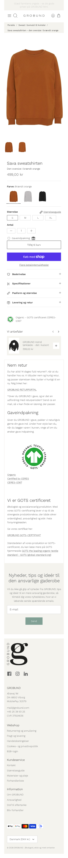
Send (34, 621)
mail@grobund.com (18, 707)
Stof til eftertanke (17, 805)
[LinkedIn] (26, 674)
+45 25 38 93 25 (16, 711)
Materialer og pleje (17, 775)
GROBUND (19, 848)
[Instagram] (17, 674)
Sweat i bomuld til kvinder (32, 25)
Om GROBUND (15, 794)
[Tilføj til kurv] (56, 346)
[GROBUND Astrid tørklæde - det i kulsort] (14, 346)
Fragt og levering (16, 735)
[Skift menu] (9, 16)
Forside (11, 25)
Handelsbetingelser (18, 741)
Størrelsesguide (16, 770)
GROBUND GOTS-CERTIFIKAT (24, 535)
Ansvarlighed (14, 799)
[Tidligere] (8, 5)
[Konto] (51, 16)
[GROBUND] (34, 15)
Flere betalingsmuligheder (34, 264)
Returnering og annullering (21, 730)
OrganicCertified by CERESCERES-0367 (18, 478)
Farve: (10, 186)
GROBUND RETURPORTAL (22, 389)
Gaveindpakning (21, 238)
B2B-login (12, 751)
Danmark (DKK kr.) (20, 839)
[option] (34, 86)
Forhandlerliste (15, 780)
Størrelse (12, 211)
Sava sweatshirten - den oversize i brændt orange (32, 30)
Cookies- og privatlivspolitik (22, 746)
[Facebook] (9, 674)
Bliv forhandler (15, 810)
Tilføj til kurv (34, 244)
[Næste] (59, 5)
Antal (10, 224)
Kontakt (11, 765)
